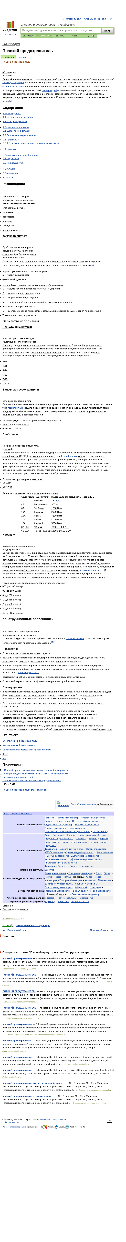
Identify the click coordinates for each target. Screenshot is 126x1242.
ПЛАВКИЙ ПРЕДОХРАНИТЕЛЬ (19, 974)
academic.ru (10, 35)
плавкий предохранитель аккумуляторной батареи (32, 1083)
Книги (74, 36)
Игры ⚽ (90, 36)
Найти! (107, 30)
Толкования (43, 36)
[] (58, 89)
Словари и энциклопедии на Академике (48, 24)
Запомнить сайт (73, 19)
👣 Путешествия (12, 1122)
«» (36, 773)
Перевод (22, 57)
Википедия (28, 36)
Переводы (59, 36)
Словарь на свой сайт (95, 19)
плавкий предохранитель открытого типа (26, 1096)
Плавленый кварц (99, 930)
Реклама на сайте (59, 1120)
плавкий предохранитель (17, 958)
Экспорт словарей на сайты (14, 1127)
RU (110, 19)
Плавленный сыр (16, 930)
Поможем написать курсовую (33, 925)
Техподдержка (45, 1120)
